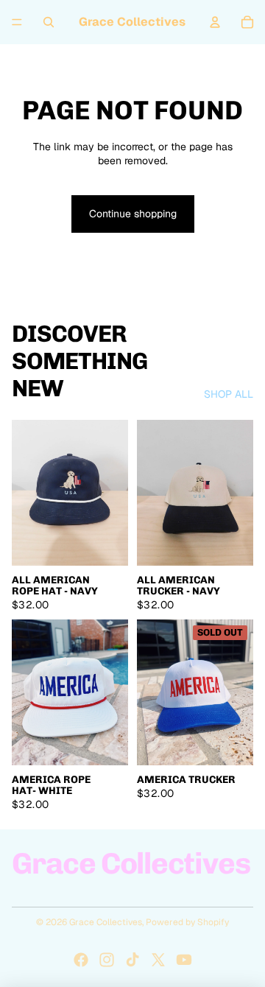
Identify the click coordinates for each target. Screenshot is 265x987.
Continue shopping (133, 213)
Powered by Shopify (187, 922)
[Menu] (17, 22)
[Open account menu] (215, 22)
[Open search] (48, 22)
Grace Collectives (105, 922)
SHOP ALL (228, 394)
